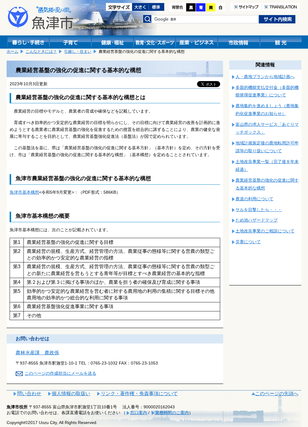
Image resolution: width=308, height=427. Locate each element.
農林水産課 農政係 (37, 352)
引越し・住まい (77, 51)
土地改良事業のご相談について (265, 231)
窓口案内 (138, 412)
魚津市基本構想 (24, 192)
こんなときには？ (41, 51)
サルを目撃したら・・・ (259, 209)
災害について (248, 241)
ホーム (12, 51)
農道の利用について (254, 198)
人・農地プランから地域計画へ (265, 76)
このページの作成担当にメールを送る (60, 373)
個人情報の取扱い (71, 393)
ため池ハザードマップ (257, 220)
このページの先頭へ (276, 393)
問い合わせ (29, 393)
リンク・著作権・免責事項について (139, 393)
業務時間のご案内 (172, 412)
